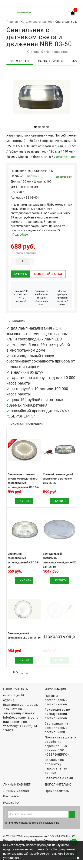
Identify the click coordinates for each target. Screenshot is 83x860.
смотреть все (66, 157)
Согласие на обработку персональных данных (56, 766)
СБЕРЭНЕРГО (43, 170)
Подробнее (20, 234)
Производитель (57, 791)
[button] (35, 127)
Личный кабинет (16, 791)
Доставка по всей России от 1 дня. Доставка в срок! (41, 298)
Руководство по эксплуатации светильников (57, 714)
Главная (12, 21)
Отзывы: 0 (34, 52)
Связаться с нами (59, 778)
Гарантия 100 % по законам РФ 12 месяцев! (20, 296)
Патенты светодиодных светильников (56, 700)
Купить (20, 274)
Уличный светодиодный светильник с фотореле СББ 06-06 (58, 478)
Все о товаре (20, 61)
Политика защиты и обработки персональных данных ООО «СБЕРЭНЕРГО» (60, 746)
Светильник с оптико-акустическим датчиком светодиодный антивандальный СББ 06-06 (23, 483)
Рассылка (11, 796)
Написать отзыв (58, 52)
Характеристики (51, 61)
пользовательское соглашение (40, 822)
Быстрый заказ (48, 274)
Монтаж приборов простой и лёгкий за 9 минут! (62, 298)
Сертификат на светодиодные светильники (56, 728)
